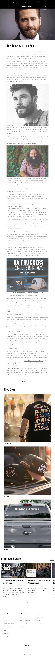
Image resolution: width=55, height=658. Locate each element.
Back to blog (28, 381)
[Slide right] (30, 602)
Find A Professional (41, 623)
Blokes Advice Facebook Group (33, 361)
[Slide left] (24, 602)
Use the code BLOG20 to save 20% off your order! (27, 292)
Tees (5, 630)
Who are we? (7, 617)
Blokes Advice (29, 654)
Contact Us (23, 627)
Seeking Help (19, 372)
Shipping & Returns (25, 620)
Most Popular (7, 444)
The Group (38, 620)
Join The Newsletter (9, 623)
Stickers (6, 550)
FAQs (21, 617)
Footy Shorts (7, 636)
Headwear (6, 497)
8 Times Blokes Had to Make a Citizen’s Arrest (13, 582)
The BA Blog (7, 620)
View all (52, 560)
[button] (3, 6)
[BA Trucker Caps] (27, 289)
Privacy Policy (23, 623)
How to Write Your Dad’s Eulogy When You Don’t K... (39, 582)
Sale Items (6, 640)
